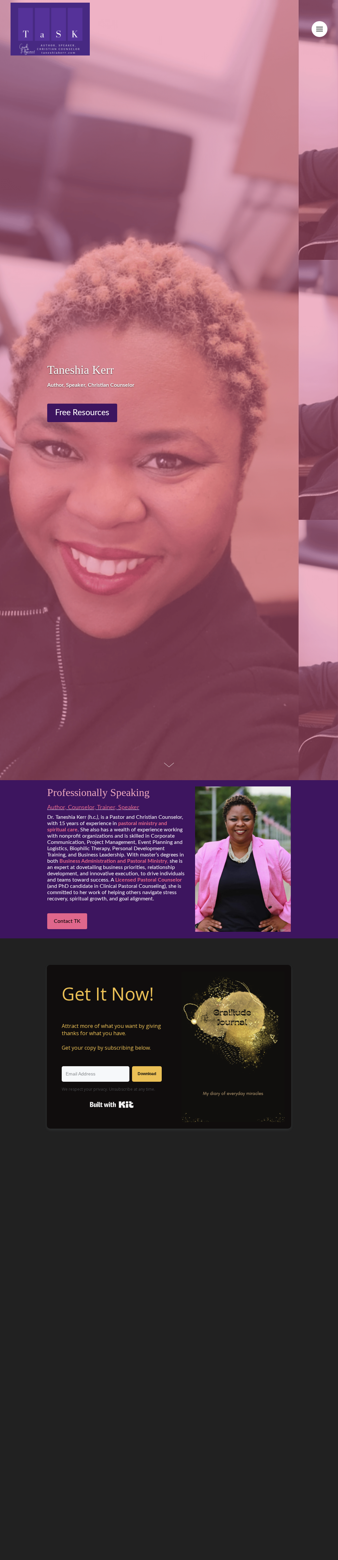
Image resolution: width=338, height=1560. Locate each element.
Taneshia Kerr (80, 370)
